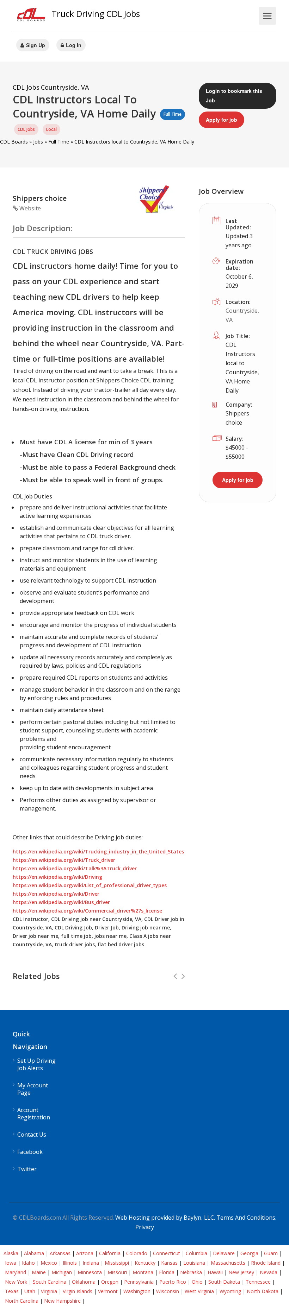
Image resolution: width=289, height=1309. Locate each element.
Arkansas (60, 1253)
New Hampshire (62, 1300)
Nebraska (191, 1272)
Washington (136, 1291)
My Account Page (32, 1089)
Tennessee (258, 1281)
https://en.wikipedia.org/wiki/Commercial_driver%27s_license (87, 910)
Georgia (249, 1253)
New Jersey (241, 1272)
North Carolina (21, 1300)
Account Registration (33, 1113)
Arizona (84, 1253)
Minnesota (90, 1272)
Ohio (197, 1281)
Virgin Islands (77, 1291)
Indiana (90, 1262)
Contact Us (31, 1134)
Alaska (11, 1253)
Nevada (268, 1272)
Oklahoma (84, 1281)
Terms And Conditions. (246, 1217)
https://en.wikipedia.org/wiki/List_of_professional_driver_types (90, 885)
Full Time (58, 141)
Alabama (34, 1253)
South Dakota (224, 1281)
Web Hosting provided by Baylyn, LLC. (165, 1217)
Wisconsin (167, 1291)
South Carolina (49, 1281)
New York (16, 1281)
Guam (271, 1253)
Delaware (224, 1253)
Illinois (70, 1262)
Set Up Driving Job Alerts (36, 1064)
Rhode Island (266, 1262)
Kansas (169, 1262)
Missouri (117, 1272)
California (110, 1253)
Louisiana (194, 1262)
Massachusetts (228, 1262)
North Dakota (262, 1291)
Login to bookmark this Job (234, 95)
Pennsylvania (139, 1281)
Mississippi (117, 1262)
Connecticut (166, 1253)
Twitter (27, 1169)
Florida (166, 1272)
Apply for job (221, 119)
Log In (72, 45)
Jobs (38, 141)
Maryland (15, 1272)
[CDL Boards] (32, 16)
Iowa (10, 1262)
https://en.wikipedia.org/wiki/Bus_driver (61, 902)
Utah (29, 1291)
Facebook (30, 1152)
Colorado (136, 1253)
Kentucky (145, 1262)
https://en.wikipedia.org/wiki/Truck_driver (64, 860)
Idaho (28, 1262)
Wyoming (230, 1291)
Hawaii (215, 1272)
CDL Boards (14, 141)
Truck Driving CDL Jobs (95, 13)
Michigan (61, 1272)
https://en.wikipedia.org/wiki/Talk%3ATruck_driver (75, 868)
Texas (12, 1291)
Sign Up (35, 45)
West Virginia (199, 1291)
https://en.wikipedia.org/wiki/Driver (56, 893)
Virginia (49, 1291)
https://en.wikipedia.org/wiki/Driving (57, 876)
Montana (143, 1272)
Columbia (196, 1253)
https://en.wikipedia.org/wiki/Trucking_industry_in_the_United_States (98, 851)
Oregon (109, 1281)
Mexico (49, 1262)
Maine (39, 1272)
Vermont (108, 1291)
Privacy (144, 1227)
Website (29, 208)
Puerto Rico (172, 1281)
